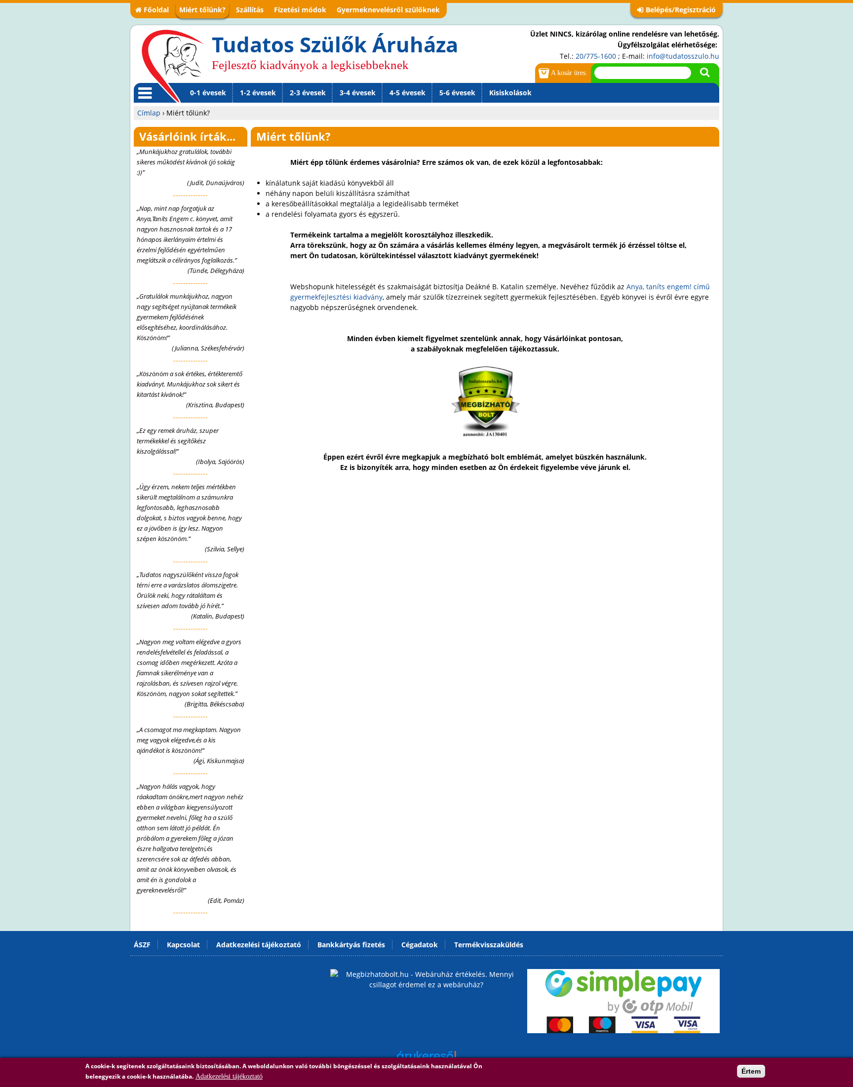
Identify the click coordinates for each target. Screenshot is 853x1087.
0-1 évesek (208, 92)
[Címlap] (173, 66)
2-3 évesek (308, 92)
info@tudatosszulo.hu (683, 56)
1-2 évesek (258, 92)
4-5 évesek (407, 92)
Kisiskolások (510, 92)
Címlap (148, 112)
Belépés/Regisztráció (681, 9)
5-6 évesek (457, 92)
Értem (751, 1071)
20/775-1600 (596, 56)
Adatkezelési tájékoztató (229, 1076)
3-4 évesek (358, 92)
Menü (143, 102)
